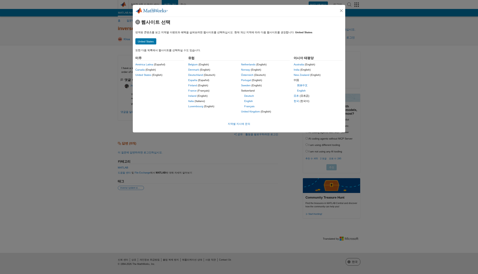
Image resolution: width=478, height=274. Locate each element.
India (296, 69)
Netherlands (248, 64)
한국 (296, 101)
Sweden (246, 85)
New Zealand (301, 74)
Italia (191, 101)
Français (249, 106)
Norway (245, 69)
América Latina (144, 64)
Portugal (246, 80)
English (248, 101)
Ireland (192, 95)
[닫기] (341, 10)
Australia (299, 64)
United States (143, 74)
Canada (140, 69)
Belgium (193, 64)
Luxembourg (195, 106)
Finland (192, 85)
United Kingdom (250, 111)
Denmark (193, 69)
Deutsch (249, 95)
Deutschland (195, 74)
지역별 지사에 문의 (239, 123)
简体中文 (302, 85)
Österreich (247, 74)
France (192, 90)
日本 (296, 95)
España (192, 80)
